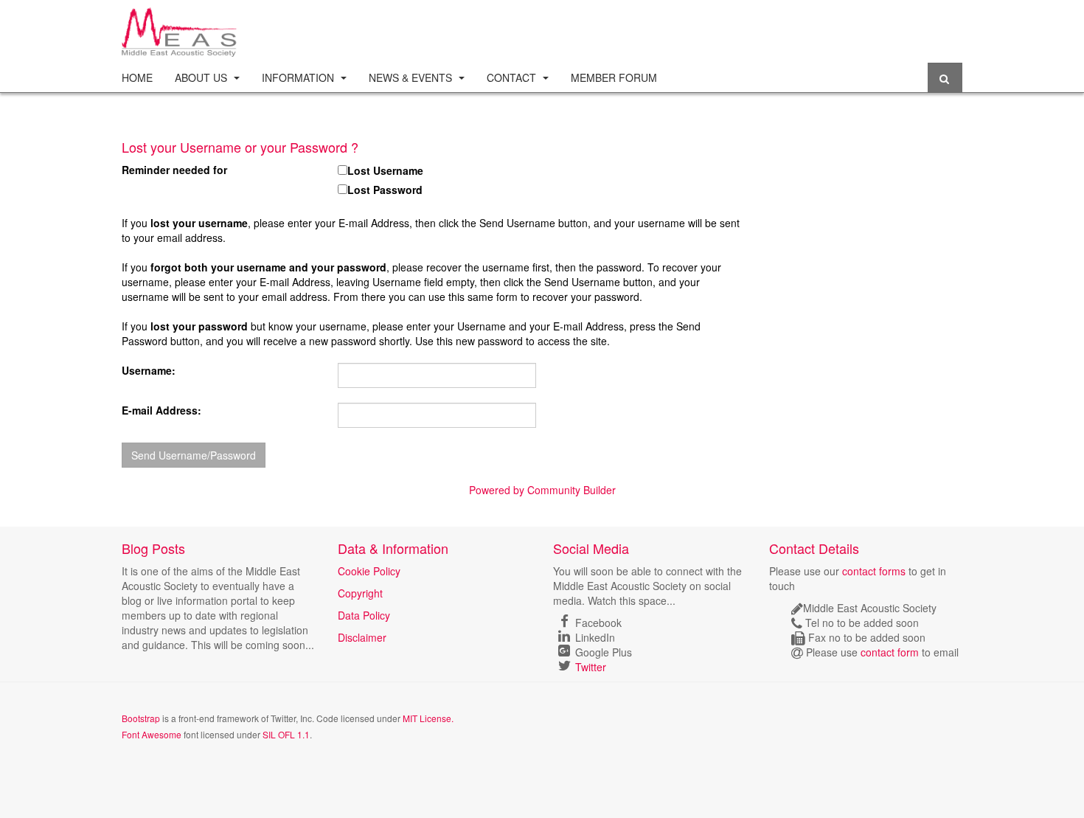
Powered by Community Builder (542, 489)
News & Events (412, 77)
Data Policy (364, 615)
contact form (890, 652)
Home (137, 77)
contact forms (874, 571)
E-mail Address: (161, 410)
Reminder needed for (174, 169)
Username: (149, 370)
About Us (202, 77)
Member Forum (614, 77)
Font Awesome (151, 734)
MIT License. (428, 718)
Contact (513, 77)
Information (299, 77)
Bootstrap (141, 718)
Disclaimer (362, 637)
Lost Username (385, 170)
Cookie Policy (369, 571)
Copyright (360, 593)
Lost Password (385, 189)
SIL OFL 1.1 (286, 734)
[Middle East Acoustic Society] (181, 27)
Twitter (590, 666)
